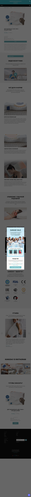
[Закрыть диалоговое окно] (30, 1)
